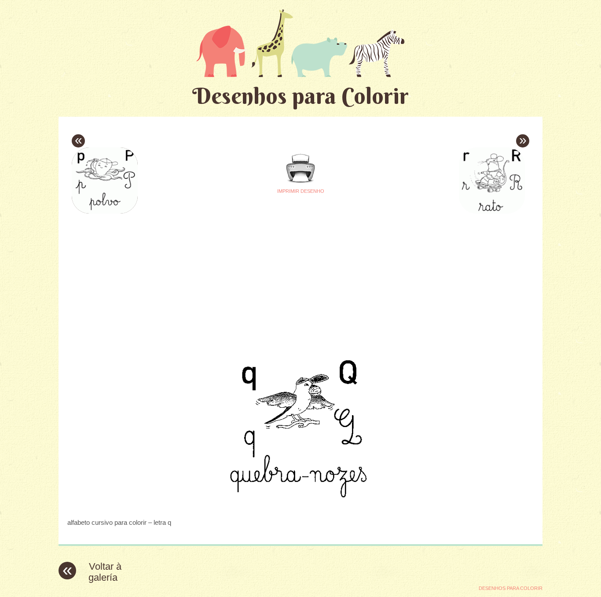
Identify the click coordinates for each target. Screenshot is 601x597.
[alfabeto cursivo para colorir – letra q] (300, 505)
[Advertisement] (218, 277)
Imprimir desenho (300, 191)
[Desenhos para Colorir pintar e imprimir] (300, 43)
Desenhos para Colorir (300, 95)
